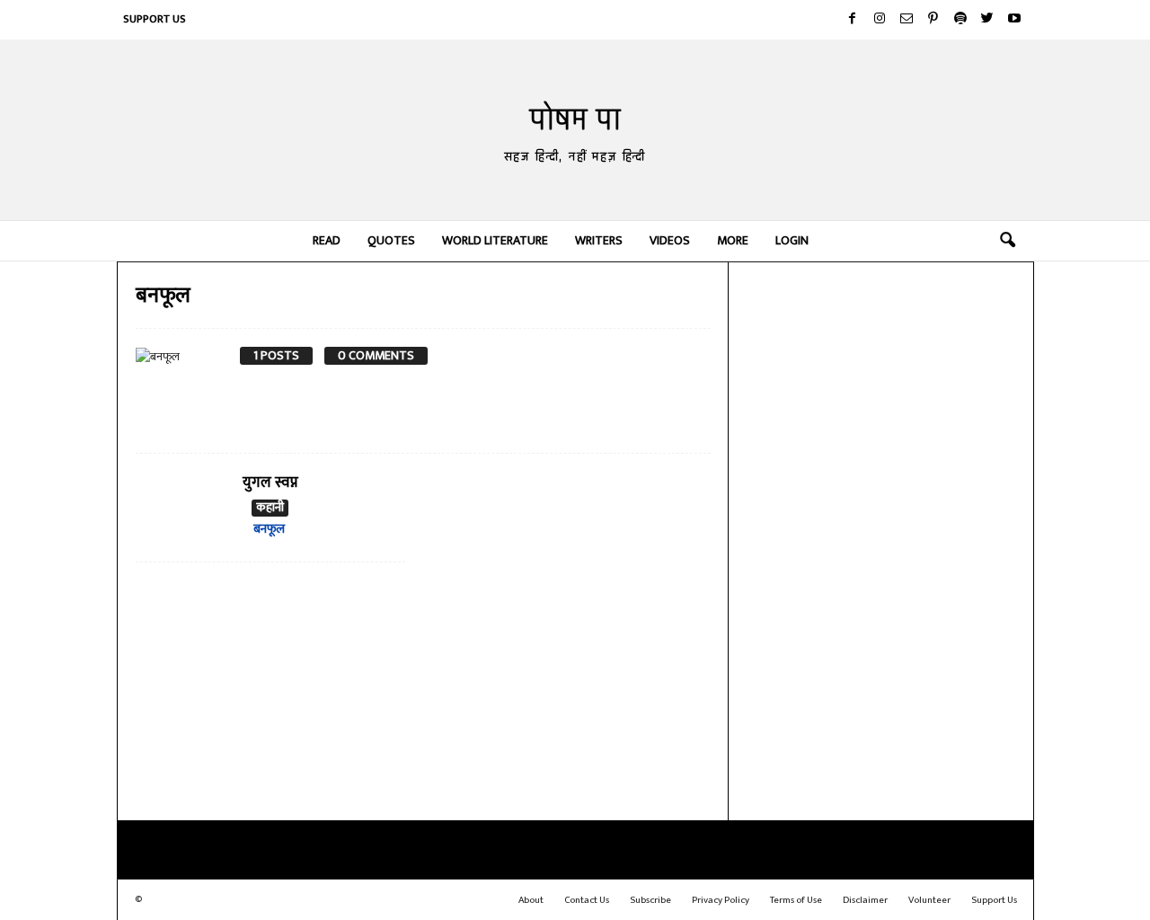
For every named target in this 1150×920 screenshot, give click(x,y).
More (732, 240)
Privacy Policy (720, 900)
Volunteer (929, 900)
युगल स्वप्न (270, 482)
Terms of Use (796, 900)
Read (327, 240)
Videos (670, 240)
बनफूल (269, 528)
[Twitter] (987, 19)
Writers (599, 240)
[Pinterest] (933, 19)
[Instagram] (879, 19)
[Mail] (906, 19)
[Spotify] (960, 19)
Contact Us (586, 900)
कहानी (270, 508)
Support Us (154, 19)
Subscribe (650, 900)
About (531, 900)
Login (792, 240)
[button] (1007, 241)
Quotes (391, 240)
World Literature (495, 240)
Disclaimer (865, 900)
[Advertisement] (881, 539)
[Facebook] (852, 19)
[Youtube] (1014, 19)
